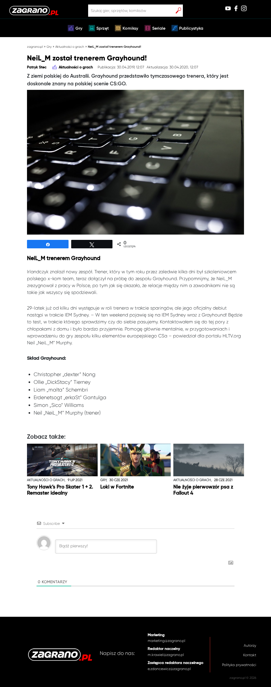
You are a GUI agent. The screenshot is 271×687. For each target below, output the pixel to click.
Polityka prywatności (239, 665)
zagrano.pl (35, 47)
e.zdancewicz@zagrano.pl (169, 669)
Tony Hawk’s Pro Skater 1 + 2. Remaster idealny (60, 490)
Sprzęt (102, 29)
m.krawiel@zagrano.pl (166, 655)
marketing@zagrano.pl (166, 641)
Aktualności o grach (69, 47)
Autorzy (250, 646)
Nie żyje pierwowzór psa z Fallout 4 (203, 490)
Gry (78, 29)
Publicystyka (191, 29)
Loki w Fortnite (117, 487)
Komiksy (130, 29)
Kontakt (249, 655)
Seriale (158, 29)
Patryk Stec (37, 67)
